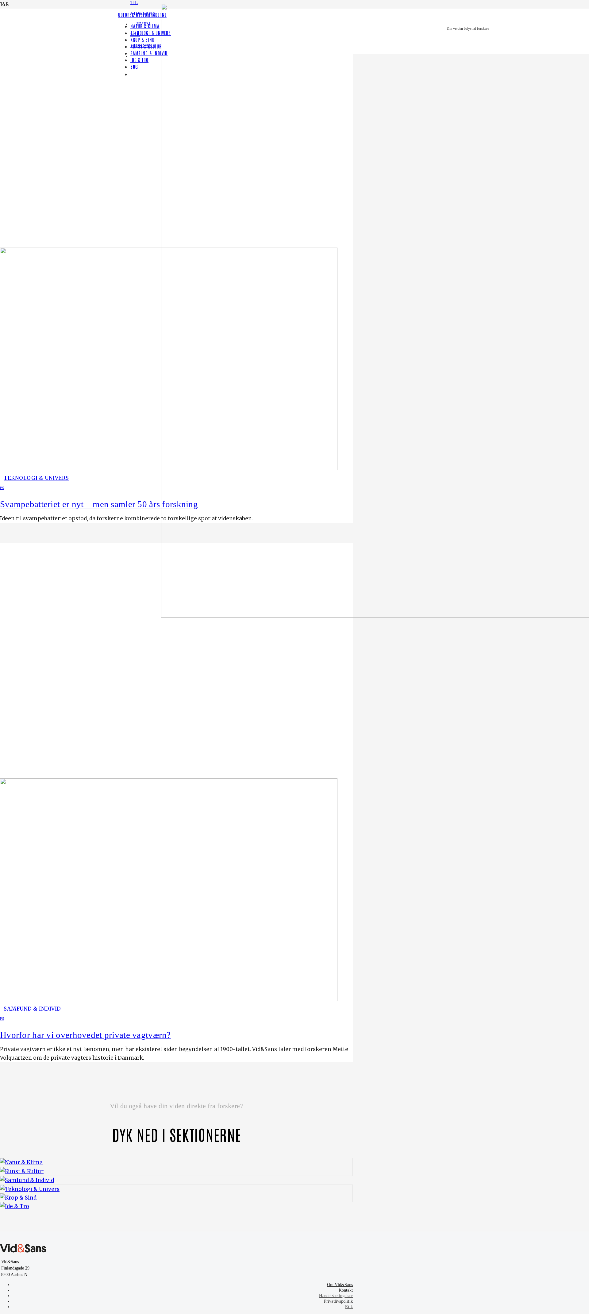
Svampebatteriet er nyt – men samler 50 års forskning (99, 504)
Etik (349, 1306)
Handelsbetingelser (336, 1295)
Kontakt (346, 1290)
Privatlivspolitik (338, 1301)
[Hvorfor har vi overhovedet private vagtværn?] (168, 999)
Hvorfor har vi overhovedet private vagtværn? (85, 1035)
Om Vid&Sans (340, 1284)
